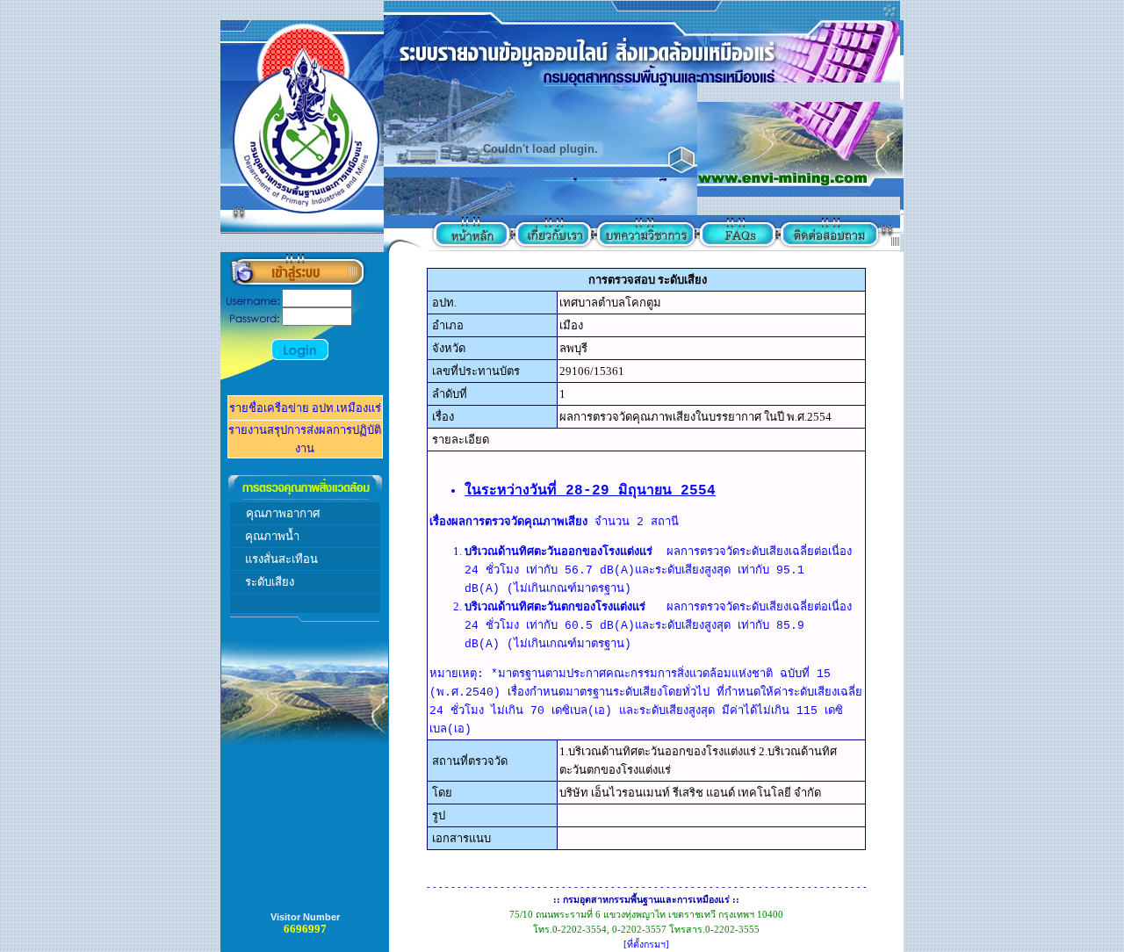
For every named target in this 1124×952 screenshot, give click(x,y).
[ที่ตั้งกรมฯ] (646, 944)
